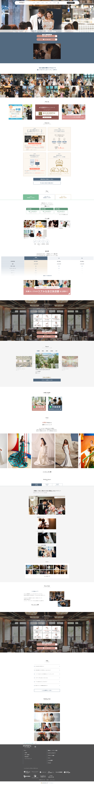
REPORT (38, 2)
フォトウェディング (28, 758)
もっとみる (46, 576)
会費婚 (26, 752)
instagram (58, 2)
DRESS (47, 2)
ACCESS (54, 2)
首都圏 (38, 350)
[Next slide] (60, 361)
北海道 (51, 350)
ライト (31, 197)
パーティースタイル (58, 30)
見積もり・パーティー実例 (52, 750)
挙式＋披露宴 (27, 754)
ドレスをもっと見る (46, 471)
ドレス (49, 757)
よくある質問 (50, 760)
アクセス (49, 762)
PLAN (34, 2)
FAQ (50, 2)
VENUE (42, 2)
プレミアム (63, 197)
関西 (47, 350)
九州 (56, 350)
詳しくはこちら (34, 604)
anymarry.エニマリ (27, 746)
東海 (43, 350)
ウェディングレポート (52, 752)
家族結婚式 (27, 756)
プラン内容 (49, 30)
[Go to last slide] (33, 361)
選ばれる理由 (34, 30)
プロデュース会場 (41, 30)
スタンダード (47, 197)
